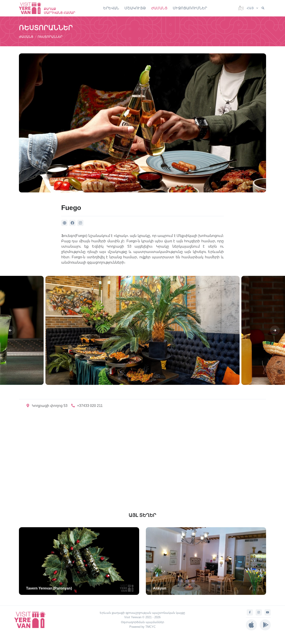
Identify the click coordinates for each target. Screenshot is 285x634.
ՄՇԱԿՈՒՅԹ (135, 8)
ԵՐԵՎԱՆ (111, 8)
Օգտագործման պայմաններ (142, 622)
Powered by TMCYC (142, 626)
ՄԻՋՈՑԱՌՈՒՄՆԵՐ (190, 8)
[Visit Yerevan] (32, 8)
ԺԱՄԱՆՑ (159, 8)
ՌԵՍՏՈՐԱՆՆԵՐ (50, 36)
